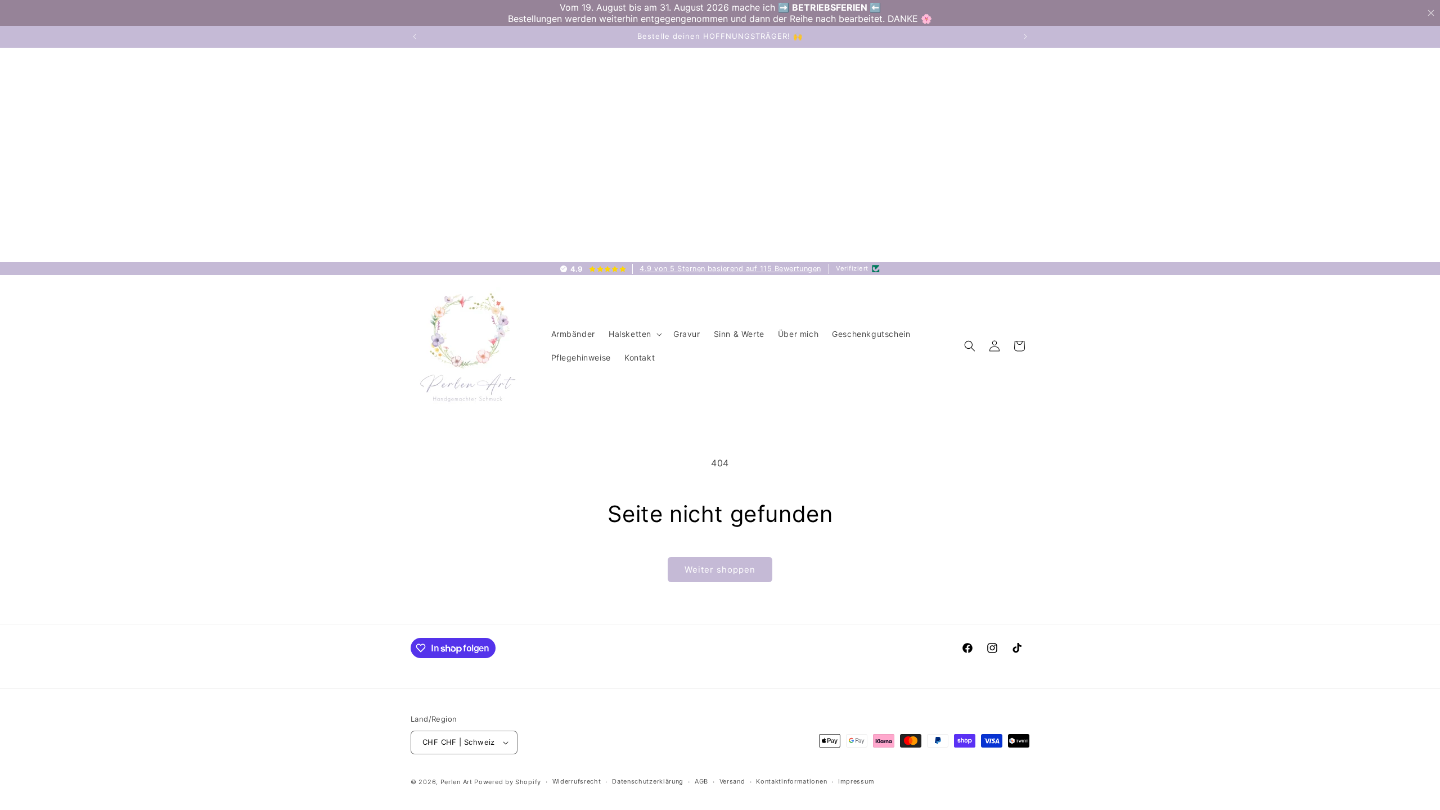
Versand (732, 781)
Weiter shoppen (720, 569)
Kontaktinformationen (791, 781)
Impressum (856, 781)
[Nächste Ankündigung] (1025, 36)
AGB (701, 781)
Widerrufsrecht (576, 781)
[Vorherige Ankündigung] (414, 36)
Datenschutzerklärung (647, 781)
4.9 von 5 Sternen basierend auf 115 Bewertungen (730, 268)
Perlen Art (456, 782)
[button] (634, 334)
